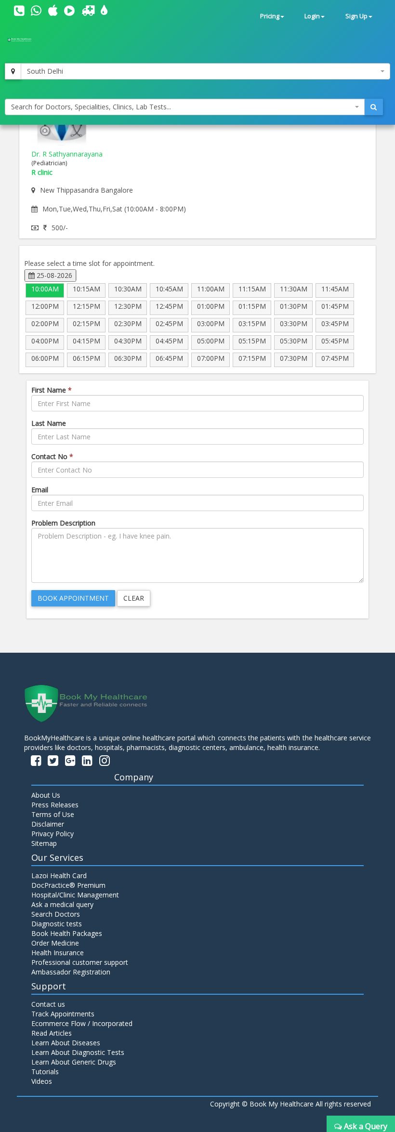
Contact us (48, 1004)
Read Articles (51, 1033)
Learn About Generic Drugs (73, 1061)
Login (312, 16)
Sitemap (44, 843)
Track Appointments (62, 1013)
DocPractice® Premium (68, 885)
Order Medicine (55, 943)
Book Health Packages (66, 933)
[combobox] (205, 71)
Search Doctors (55, 914)
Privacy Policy (52, 833)
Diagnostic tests (56, 923)
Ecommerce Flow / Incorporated (81, 1023)
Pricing (269, 16)
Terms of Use (52, 814)
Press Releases (55, 804)
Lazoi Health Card (59, 875)
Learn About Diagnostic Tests (77, 1052)
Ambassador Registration (70, 971)
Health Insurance (57, 952)
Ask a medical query (62, 904)
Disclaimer (47, 824)
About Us (45, 795)
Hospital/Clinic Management (75, 894)
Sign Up (356, 16)
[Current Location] (13, 71)
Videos (41, 1081)
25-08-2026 (53, 275)
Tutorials (45, 1071)
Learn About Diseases (65, 1042)
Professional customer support (79, 962)
